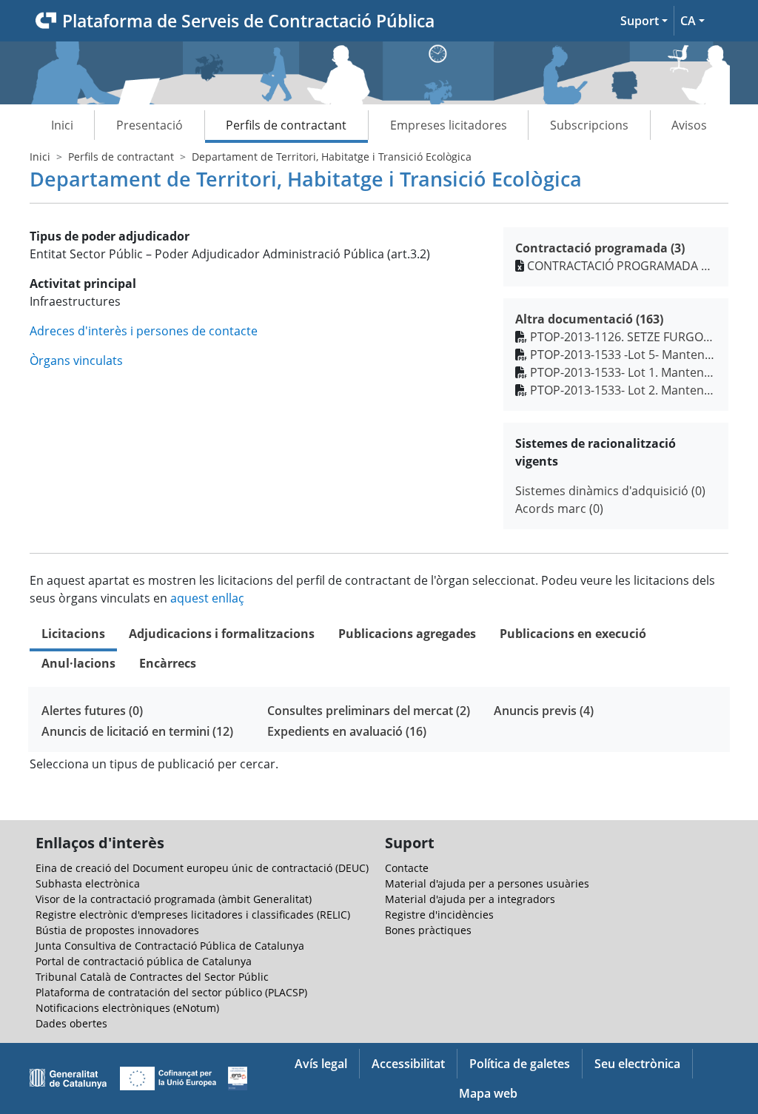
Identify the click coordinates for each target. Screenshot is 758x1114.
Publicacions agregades (407, 633)
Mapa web (488, 1093)
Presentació (149, 125)
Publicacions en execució (573, 633)
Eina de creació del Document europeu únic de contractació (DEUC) (202, 868)
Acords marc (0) (559, 508)
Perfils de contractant (286, 125)
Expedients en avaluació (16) (346, 731)
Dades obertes (71, 1023)
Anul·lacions (78, 663)
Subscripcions (589, 125)
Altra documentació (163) (589, 319)
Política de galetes (519, 1064)
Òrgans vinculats (76, 360)
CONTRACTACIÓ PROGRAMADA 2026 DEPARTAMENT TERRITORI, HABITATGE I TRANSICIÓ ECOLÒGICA (622, 266)
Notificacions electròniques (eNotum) (127, 1008)
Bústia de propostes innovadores (117, 930)
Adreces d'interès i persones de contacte (144, 331)
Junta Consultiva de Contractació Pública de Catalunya (170, 946)
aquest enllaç (207, 598)
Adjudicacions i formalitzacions (222, 633)
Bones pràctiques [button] (428, 930)
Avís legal (321, 1064)
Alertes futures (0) (92, 710)
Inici (62, 125)
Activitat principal (83, 283)
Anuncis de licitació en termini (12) (137, 731)
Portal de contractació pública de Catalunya (144, 961)
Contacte (407, 868)
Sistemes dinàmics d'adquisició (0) (610, 491)
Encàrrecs (167, 663)
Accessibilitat (408, 1064)
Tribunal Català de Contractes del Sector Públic (152, 977)
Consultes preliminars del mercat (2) (368, 710)
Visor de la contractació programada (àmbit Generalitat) (174, 899)
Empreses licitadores (448, 125)
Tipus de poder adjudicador (110, 236)
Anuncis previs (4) (544, 710)
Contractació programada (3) (600, 248)
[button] (644, 21)
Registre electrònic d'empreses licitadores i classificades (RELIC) (193, 914)
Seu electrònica (637, 1064)
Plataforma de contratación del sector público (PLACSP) (171, 992)
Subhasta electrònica (88, 883)
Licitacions (73, 633)
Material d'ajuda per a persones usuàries (487, 883)
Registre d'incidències (439, 914)
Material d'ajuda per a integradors (470, 899)
